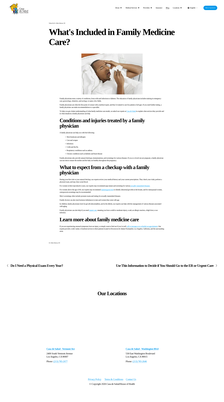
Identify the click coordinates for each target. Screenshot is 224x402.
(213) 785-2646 (140, 361)
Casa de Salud (131, 111)
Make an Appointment (210, 7)
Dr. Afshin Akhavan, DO (59, 23)
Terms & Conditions (113, 379)
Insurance (159, 8)
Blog (167, 8)
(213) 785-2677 (60, 361)
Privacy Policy (94, 379)
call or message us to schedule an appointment (142, 226)
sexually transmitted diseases (140, 186)
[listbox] (193, 7)
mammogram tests (107, 190)
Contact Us (131, 379)
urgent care (93, 210)
